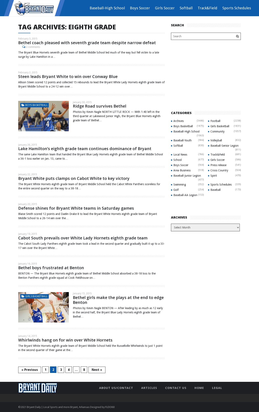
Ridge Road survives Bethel (99, 106)
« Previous (29, 370)
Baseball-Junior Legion (187, 175)
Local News (180, 154)
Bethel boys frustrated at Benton (51, 267)
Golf (176, 189)
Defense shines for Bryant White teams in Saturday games (76, 208)
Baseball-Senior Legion (224, 145)
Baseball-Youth (182, 140)
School (177, 159)
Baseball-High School (107, 8)
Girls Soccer (165, 8)
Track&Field (207, 8)
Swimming (179, 184)
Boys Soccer (140, 8)
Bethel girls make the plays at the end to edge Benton (118, 300)
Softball (186, 8)
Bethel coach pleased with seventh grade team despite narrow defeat (87, 42)
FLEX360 (110, 407)
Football (215, 121)
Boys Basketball (36, 105)
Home (199, 388)
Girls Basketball (36, 296)
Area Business (182, 170)
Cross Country (219, 170)
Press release (218, 165)
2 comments (33, 46)
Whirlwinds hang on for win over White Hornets (65, 340)
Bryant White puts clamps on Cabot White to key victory (74, 178)
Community (217, 131)
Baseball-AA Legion (185, 195)
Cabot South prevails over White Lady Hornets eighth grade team (83, 238)
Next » (97, 370)
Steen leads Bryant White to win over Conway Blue (68, 76)
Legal (217, 388)
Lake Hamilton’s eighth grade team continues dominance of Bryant (84, 148)
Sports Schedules (236, 8)
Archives (178, 121)
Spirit (213, 175)
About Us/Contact (116, 388)
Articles (149, 388)
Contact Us (175, 388)
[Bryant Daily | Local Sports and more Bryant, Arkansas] (34, 8)
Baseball (215, 189)
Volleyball (216, 140)
